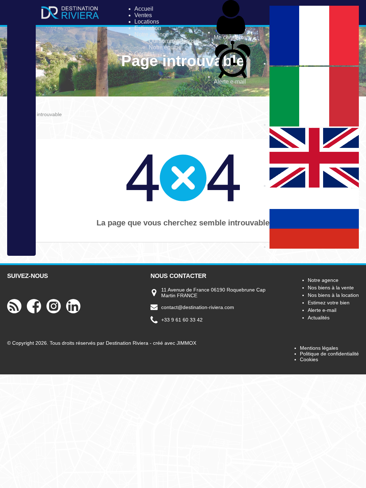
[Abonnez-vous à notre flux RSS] (14, 312)
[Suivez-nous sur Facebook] (34, 312)
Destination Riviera (127, 343)
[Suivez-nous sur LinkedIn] (73, 312)
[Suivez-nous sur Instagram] (53, 312)
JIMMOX (186, 343)
